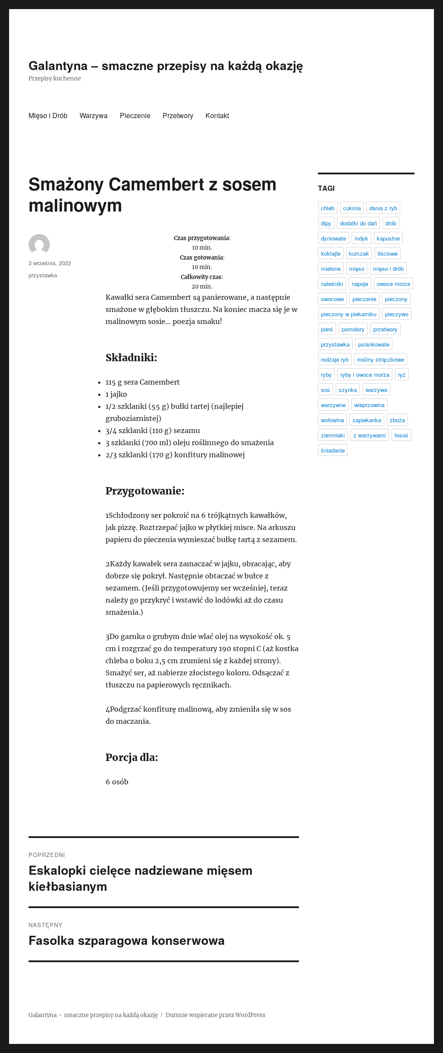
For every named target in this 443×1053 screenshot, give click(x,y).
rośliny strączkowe (380, 359)
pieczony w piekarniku (348, 314)
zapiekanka (367, 420)
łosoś (401, 435)
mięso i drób (388, 268)
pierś (327, 329)
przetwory (385, 329)
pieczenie (364, 299)
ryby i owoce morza (364, 374)
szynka (348, 389)
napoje (360, 283)
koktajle (330, 253)
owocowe (332, 299)
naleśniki (332, 283)
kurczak (359, 253)
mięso (356, 268)
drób (390, 223)
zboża (397, 420)
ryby (326, 374)
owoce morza (393, 283)
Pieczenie (135, 115)
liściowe (388, 253)
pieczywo (396, 314)
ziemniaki (333, 435)
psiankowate (373, 344)
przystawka (43, 275)
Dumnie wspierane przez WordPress (216, 1015)
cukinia (352, 208)
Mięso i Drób (48, 115)
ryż (402, 374)
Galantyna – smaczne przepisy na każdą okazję (166, 65)
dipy (326, 223)
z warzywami (369, 435)
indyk (361, 238)
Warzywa (94, 115)
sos (325, 389)
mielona (330, 268)
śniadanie (333, 450)
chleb (327, 208)
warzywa (376, 389)
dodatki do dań (358, 223)
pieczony (396, 299)
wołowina (332, 420)
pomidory (353, 329)
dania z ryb (383, 208)
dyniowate (333, 238)
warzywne (333, 405)
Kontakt (217, 115)
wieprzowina (369, 405)
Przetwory (178, 115)
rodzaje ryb (335, 359)
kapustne (388, 238)
